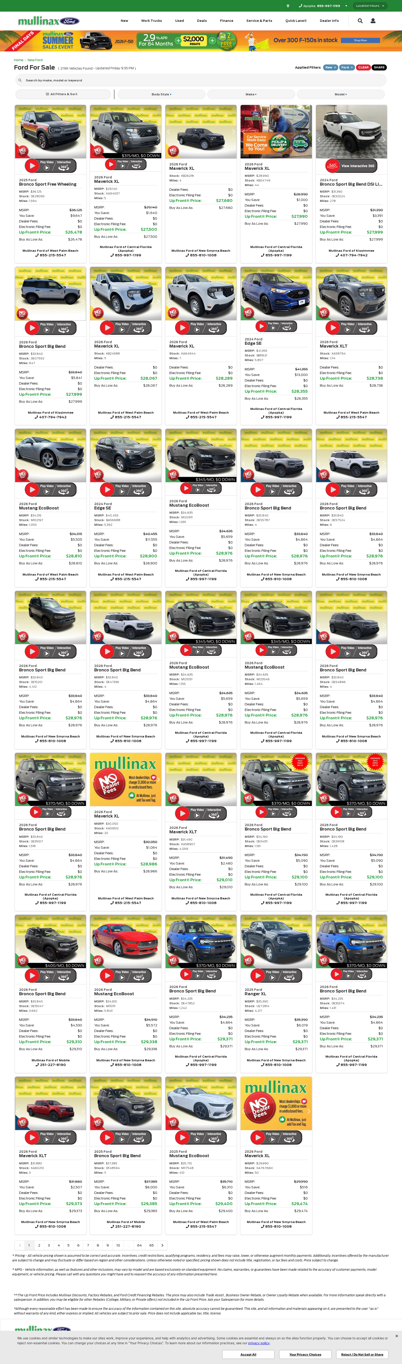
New (124, 21)
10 (118, 1245)
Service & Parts (259, 21)
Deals (202, 21)
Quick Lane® (296, 21)
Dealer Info (329, 21)
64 (139, 1245)
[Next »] (162, 1245)
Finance (226, 21)
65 (151, 1245)
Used (179, 21)
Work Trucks (151, 21)
